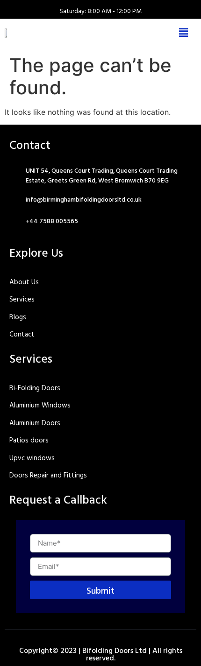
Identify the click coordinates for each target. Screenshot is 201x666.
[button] (184, 32)
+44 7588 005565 (52, 220)
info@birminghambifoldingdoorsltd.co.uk (84, 199)
